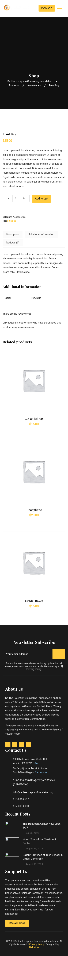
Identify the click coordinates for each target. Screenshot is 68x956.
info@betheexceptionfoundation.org (33, 792)
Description (12, 234)
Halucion (34, 947)
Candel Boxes (34, 601)
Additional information (41, 234)
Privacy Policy (34, 669)
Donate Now (17, 923)
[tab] (12, 234)
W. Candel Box (34, 419)
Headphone (34, 510)
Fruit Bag (11, 220)
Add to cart (41, 198)
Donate (46, 8)
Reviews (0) (12, 242)
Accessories (19, 217)
